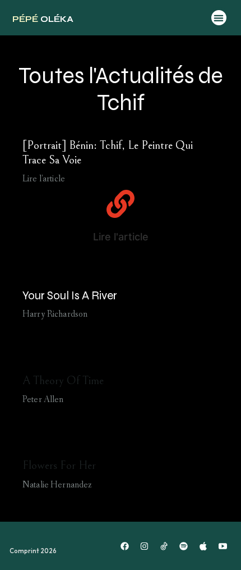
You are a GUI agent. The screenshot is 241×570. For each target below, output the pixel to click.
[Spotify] (183, 545)
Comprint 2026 (33, 551)
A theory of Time (63, 380)
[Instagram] (144, 545)
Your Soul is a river (69, 296)
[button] (218, 17)
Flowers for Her (59, 465)
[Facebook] (125, 545)
